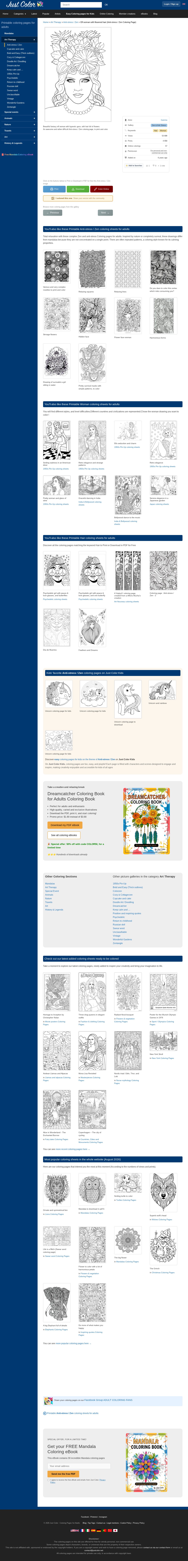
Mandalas (50, 883)
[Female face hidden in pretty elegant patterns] (92, 332)
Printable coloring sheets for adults (72, 1413)
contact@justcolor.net (93, 1550)
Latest (34, 14)
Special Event (52, 891)
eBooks (144, 14)
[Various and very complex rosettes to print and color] (57, 283)
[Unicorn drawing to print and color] (128, 718)
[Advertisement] (78, 154)
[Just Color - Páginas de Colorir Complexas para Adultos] (104, 1530)
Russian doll (119, 924)
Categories (19, 14)
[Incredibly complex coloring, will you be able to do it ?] (92, 287)
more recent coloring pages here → (73, 1149)
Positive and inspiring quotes (127, 913)
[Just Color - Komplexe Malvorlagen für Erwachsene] (99, 1530)
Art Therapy (56, 22)
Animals (49, 895)
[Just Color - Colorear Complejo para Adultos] (93, 1530)
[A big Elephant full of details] (57, 1321)
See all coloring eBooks (64, 835)
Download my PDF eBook (65, 825)
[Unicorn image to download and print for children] (59, 750)
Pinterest (94, 1517)
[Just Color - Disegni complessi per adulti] (88, 1530)
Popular (45, 14)
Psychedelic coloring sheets (55, 599)
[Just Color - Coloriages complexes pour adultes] (82, 1530)
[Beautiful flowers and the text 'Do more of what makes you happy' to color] (92, 1321)
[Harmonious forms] (163, 334)
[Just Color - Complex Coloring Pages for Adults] (75, 1530)
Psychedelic (119, 917)
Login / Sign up (171, 4)
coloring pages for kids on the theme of (84, 759)
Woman (163, 131)
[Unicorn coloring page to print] (59, 707)
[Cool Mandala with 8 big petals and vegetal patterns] (128, 1253)
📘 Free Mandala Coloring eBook (17, 154)
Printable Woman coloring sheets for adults (94, 404)
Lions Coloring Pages (54, 1214)
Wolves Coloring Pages (162, 1219)
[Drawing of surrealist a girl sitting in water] (57, 378)
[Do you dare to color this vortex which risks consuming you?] (163, 284)
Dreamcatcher (120, 906)
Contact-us (101, 1523)
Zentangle (118, 943)
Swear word (119, 928)
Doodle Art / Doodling (123, 902)
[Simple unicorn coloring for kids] (93, 707)
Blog (155, 14)
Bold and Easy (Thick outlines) (128, 887)
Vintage (116, 936)
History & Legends (54, 910)
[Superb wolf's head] (163, 1211)
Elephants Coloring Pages (56, 1329)
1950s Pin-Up (119, 883)
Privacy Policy (139, 1523)
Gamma (164, 120)
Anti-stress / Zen (70, 22)
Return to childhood (122, 921)
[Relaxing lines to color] (128, 287)
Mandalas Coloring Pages (92, 1213)
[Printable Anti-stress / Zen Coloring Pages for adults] (45, 1413)
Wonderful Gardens (122, 939)
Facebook (85, 1517)
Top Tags (91, 1523)
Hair (155, 131)
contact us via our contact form (156, 1547)
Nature (48, 898)
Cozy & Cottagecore (123, 895)
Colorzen (117, 891)
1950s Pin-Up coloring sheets (56, 469)
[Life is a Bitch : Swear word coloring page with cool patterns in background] (57, 1245)
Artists (58, 14)
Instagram (103, 1517)
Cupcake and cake (122, 898)
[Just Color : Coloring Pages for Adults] (25, 4)
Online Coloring (107, 14)
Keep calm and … (121, 910)
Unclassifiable (120, 932)
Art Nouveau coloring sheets (126, 601)
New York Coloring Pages (163, 1058)
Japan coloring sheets (159, 504)
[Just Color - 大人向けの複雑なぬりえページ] (115, 1530)
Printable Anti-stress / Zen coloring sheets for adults (99, 229)
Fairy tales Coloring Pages (56, 1139)
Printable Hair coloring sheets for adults (92, 538)
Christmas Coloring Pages (163, 1272)
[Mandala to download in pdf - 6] (92, 1205)
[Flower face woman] (128, 333)
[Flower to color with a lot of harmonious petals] (92, 1262)
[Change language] (183, 4)
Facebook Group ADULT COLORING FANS (108, 1400)
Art (46, 906)
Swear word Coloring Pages (57, 1256)
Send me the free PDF (63, 1474)
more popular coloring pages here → (73, 1343)
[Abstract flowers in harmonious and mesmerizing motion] (57, 330)
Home (5, 14)
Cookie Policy (125, 1523)
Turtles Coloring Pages (126, 1200)
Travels (48, 902)
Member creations (127, 14)
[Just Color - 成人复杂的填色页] (110, 1530)
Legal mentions (113, 1523)
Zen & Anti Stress (159, 125)
